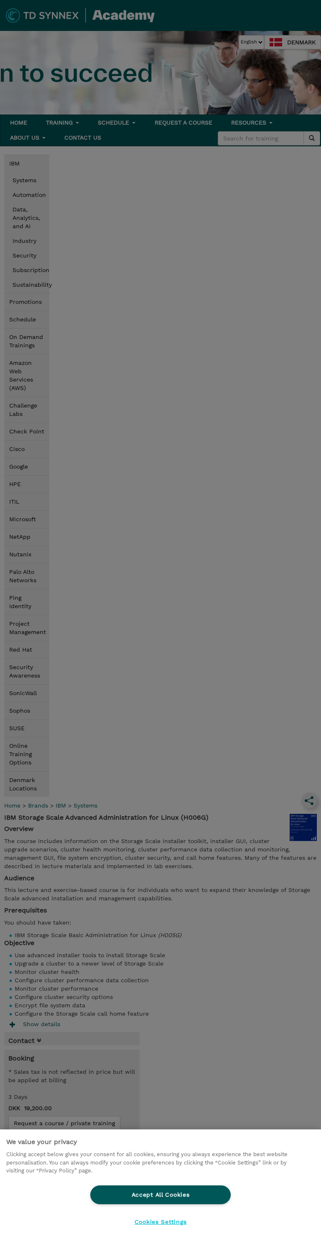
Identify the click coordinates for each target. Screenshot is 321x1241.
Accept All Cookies (161, 1194)
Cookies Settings (161, 1221)
